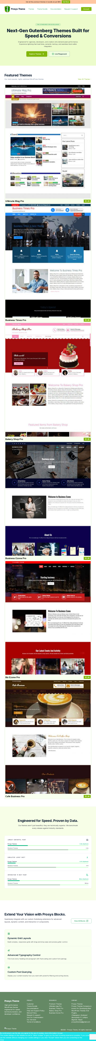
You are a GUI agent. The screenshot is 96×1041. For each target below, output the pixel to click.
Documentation (55, 9)
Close (2, 1040)
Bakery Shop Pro (55, 1011)
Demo (53, 142)
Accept (60, 1033)
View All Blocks (81, 921)
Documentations (32, 1008)
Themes (31, 9)
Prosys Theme (18, 9)
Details (43, 142)
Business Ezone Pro (56, 1013)
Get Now (66, 2)
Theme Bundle (42, 9)
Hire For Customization (35, 1017)
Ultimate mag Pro (55, 1006)
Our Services (31, 1020)
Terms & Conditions (34, 1022)
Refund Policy (32, 1013)
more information (51, 1033)
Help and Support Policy (35, 1011)
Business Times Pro (56, 1008)
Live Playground (59, 54)
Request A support (71, 9)
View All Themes (85, 79)
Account (86, 9)
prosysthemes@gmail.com (80, 1022)
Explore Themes (36, 54)
